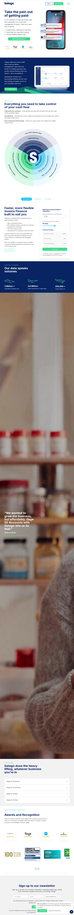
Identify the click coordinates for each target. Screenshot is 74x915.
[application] (71, 912)
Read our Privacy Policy (54, 910)
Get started (58, 3)
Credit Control (37, 199)
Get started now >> (19, 39)
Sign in (49, 3)
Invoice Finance (26, 199)
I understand (42, 910)
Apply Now (55, 249)
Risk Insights (48, 199)
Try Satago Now (10, 89)
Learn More (9, 250)
